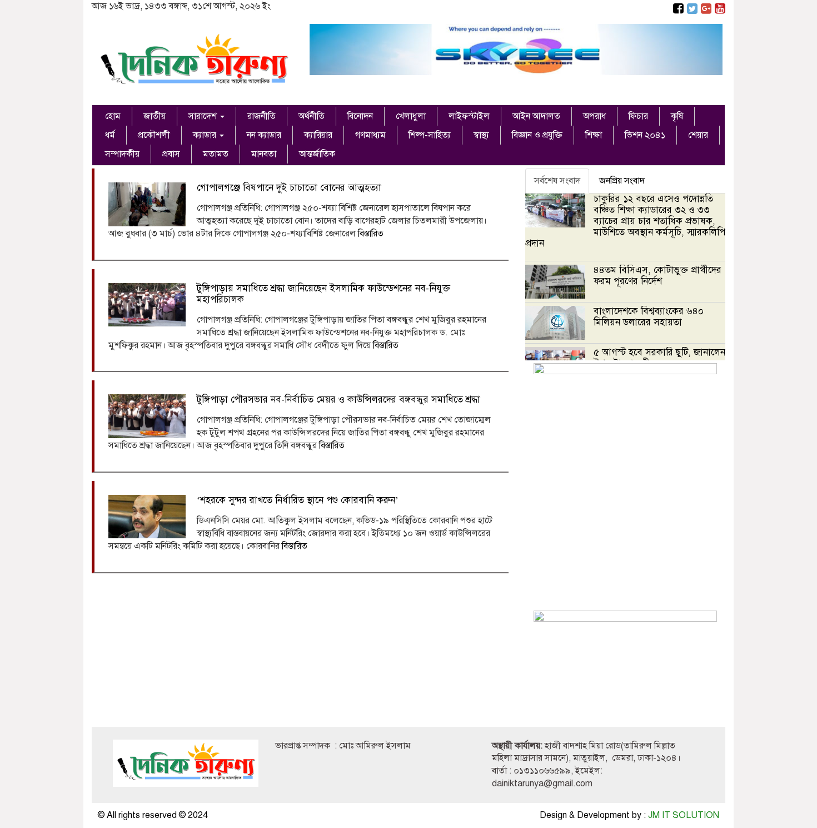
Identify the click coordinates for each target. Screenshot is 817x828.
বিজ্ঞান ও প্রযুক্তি (537, 135)
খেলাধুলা (411, 116)
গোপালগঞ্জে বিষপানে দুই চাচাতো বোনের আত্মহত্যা (289, 188)
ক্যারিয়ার (318, 135)
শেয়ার (698, 135)
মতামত (215, 154)
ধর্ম (110, 135)
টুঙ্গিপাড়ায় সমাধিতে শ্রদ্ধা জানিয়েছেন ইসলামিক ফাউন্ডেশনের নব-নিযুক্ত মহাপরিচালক (323, 293)
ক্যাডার (205, 135)
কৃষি (677, 116)
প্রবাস (171, 154)
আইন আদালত (536, 116)
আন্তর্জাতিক (317, 154)
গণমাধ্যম (370, 135)
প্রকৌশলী (154, 135)
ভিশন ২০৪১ (645, 135)
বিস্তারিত (370, 233)
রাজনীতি (261, 116)
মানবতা (263, 154)
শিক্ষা (593, 135)
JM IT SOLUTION (683, 815)
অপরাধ (594, 116)
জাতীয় (154, 116)
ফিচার (638, 116)
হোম (113, 116)
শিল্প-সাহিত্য (430, 135)
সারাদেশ (203, 116)
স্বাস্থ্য (481, 135)
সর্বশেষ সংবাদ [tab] (557, 180)
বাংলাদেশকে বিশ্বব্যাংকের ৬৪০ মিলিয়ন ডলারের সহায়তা (649, 316)
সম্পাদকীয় (122, 154)
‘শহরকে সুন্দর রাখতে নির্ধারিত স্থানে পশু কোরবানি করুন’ (297, 500)
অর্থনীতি (311, 116)
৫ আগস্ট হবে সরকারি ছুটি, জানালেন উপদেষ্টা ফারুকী (659, 357)
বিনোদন (360, 116)
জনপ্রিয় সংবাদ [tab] (622, 180)
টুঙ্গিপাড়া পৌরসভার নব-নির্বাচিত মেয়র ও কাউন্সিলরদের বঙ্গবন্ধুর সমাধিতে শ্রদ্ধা (338, 399)
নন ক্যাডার (264, 135)
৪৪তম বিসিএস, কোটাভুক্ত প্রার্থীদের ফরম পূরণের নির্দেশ (657, 275)
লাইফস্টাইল (469, 116)
